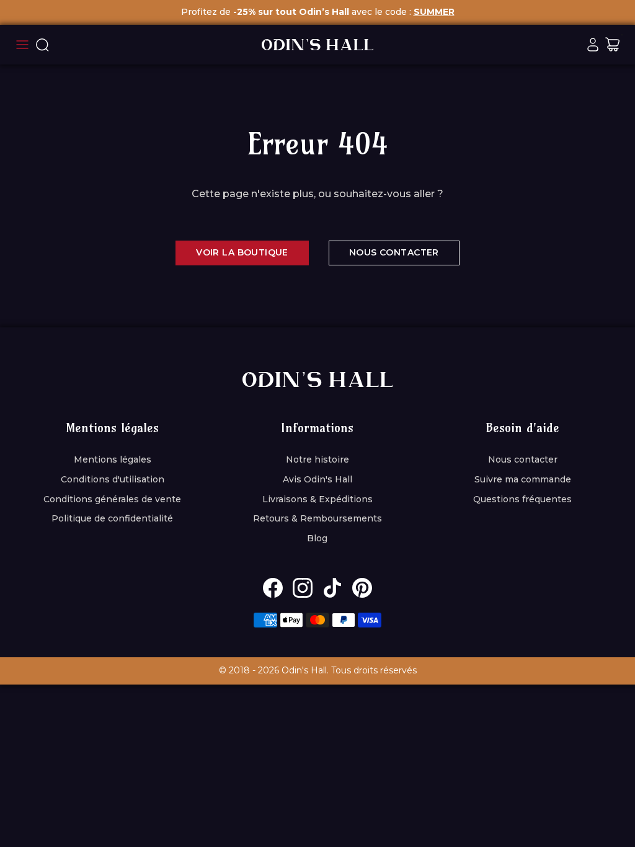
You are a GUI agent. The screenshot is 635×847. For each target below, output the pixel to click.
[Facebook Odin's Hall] (273, 588)
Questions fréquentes (522, 499)
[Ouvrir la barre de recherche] (42, 44)
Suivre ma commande (522, 479)
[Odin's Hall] (317, 44)
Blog (317, 538)
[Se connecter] (592, 44)
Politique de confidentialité (112, 518)
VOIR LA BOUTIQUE (242, 252)
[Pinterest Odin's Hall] (362, 588)
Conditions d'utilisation (112, 479)
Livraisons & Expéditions (317, 499)
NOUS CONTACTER (394, 252)
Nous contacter (522, 459)
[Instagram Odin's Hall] (303, 588)
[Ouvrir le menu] (22, 44)
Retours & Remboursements (317, 518)
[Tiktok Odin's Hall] (332, 588)
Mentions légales (112, 459)
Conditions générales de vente (112, 499)
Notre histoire (317, 459)
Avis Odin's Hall (317, 479)
